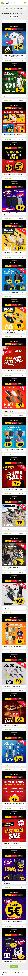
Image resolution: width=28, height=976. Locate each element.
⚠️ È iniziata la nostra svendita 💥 (11, 843)
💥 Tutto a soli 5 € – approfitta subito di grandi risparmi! (13, 922)
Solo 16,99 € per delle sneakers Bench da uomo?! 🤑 (13, 607)
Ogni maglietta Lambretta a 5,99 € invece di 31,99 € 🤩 (13, 647)
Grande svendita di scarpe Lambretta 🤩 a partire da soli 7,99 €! (13, 410)
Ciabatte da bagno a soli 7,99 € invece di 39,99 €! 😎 (13, 528)
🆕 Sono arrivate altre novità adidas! (12, 686)
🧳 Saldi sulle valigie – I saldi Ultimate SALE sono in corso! (13, 882)
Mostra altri (14, 966)
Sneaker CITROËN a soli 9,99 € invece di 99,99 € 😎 (12, 568)
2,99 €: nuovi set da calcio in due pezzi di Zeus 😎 (14, 95)
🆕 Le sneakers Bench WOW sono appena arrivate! (13, 253)
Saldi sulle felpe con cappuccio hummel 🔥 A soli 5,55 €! (13, 213)
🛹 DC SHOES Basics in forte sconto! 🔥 (12, 961)
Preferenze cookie (18, 974)
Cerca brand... (13, 5)
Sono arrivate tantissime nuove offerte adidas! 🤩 (12, 764)
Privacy (2, 974)
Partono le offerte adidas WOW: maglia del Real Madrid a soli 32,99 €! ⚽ (13, 55)
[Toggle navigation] (25, 2)
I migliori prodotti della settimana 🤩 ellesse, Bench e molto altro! (14, 135)
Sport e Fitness (11, 8)
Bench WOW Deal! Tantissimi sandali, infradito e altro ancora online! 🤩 (14, 331)
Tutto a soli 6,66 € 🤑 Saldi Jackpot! (12, 725)
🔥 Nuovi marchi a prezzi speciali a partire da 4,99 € (14, 804)
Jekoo (3, 8)
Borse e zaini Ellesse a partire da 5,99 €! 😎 (13, 292)
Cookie (11, 974)
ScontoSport (7, 21)
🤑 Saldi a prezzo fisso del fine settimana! (13, 174)
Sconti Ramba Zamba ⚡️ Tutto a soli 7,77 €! (13, 489)
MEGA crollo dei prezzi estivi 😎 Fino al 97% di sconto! (14, 371)
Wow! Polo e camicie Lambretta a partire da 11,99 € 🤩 (13, 450)
